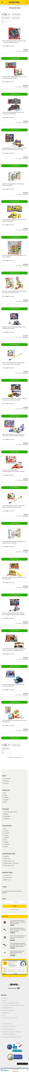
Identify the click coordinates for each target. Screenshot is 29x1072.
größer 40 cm (7, 880)
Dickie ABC (6, 856)
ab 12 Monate (7, 778)
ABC (5, 793)
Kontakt (4, 1000)
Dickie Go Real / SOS (9, 865)
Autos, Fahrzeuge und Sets (10, 812)
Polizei (5, 840)
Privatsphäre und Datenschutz (10, 1017)
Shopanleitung (6, 1012)
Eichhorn (6, 797)
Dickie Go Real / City (9, 861)
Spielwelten (7, 818)
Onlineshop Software (9, 1067)
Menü (2, 2)
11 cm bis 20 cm (8, 875)
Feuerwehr (6, 833)
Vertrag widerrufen (22, 1063)
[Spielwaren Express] (14, 2)
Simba (5, 802)
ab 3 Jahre (6, 781)
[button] (2, 14)
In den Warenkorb (14, 58)
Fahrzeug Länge (7, 872)
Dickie (5, 795)
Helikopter (6, 837)
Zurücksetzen (14, 909)
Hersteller (6, 790)
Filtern (14, 906)
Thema (4, 887)
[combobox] (16, 14)
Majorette (6, 799)
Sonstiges (6, 842)
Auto (5, 828)
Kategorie (5, 809)
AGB (4, 1015)
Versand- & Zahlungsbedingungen (11, 1003)
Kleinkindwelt (7, 816)
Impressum (5, 998)
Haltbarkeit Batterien (8, 1007)
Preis (4, 899)
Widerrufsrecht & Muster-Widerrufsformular (13, 1005)
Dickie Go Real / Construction (11, 863)
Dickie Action (7, 858)
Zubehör (6, 846)
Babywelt (6, 814)
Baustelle (6, 830)
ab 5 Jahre (6, 783)
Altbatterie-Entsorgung (8, 1010)
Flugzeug (6, 835)
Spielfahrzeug (7, 825)
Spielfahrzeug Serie (8, 853)
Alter (4, 776)
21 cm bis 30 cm (8, 877)
